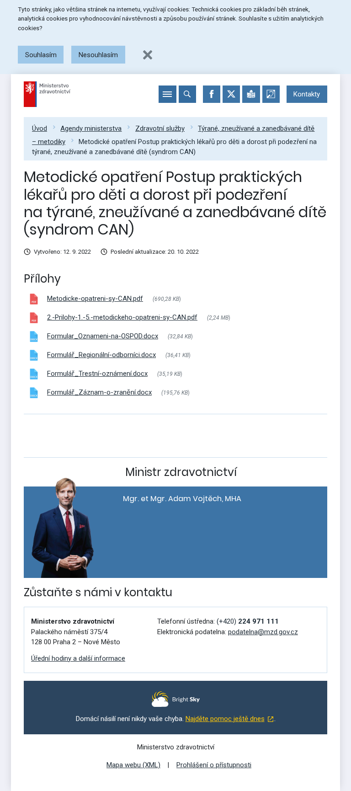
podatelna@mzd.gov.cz (263, 632)
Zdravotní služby (160, 128)
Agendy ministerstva (91, 128)
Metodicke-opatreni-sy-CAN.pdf (95, 298)
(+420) (248, 621)
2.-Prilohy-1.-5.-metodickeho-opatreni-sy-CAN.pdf (122, 317)
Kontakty (306, 94)
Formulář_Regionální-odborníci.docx (101, 355)
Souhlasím (41, 55)
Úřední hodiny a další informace (78, 658)
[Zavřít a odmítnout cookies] (147, 54)
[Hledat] (187, 94)
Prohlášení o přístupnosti (213, 765)
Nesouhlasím (98, 55)
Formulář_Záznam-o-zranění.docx (99, 392)
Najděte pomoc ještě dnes (225, 719)
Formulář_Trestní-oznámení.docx (97, 373)
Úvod (39, 128)
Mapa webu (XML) (133, 765)
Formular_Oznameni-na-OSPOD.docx (102, 336)
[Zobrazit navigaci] (167, 94)
